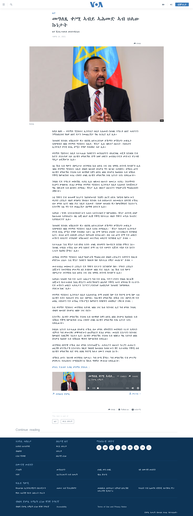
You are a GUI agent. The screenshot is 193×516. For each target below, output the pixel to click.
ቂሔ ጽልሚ (102, 474)
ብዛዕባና (19, 451)
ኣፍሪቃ (59, 451)
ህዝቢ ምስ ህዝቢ (104, 470)
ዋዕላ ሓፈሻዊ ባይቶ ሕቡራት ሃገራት (30, 493)
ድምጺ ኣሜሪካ (97, 380)
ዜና (54, 13)
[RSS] (136, 447)
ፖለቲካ (19, 470)
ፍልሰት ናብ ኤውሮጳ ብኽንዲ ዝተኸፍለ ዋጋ (156, 488)
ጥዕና (17, 474)
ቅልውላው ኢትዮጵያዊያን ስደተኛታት (31, 488)
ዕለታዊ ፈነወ (61, 456)
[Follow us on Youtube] (105, 447)
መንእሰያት (61, 470)
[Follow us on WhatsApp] (148, 447)
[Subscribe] (130, 447)
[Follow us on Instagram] (111, 447)
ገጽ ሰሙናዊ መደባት (147, 470)
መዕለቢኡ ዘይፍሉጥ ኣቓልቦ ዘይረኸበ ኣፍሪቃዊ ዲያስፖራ (113, 489)
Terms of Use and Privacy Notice (112, 507)
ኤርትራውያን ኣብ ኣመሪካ (67, 474)
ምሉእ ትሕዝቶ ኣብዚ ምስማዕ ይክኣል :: (71, 367)
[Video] (163, 5)
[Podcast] (123, 447)
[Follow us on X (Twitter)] (117, 447)
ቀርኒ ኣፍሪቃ (61, 446)
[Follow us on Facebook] (98, 447)
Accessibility (62, 507)
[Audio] (171, 5)
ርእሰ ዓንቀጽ (21, 456)
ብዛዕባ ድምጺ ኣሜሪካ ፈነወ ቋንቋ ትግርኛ (32, 507)
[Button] (137, 43)
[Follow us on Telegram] (142, 447)
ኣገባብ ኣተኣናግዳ (23, 446)
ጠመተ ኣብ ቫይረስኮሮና (66, 488)
